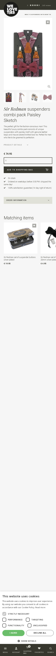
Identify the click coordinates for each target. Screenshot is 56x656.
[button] (28, 200)
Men (26, 14)
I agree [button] (13, 633)
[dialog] (28, 618)
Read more (40, 607)
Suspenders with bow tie (40, 14)
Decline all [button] (40, 633)
